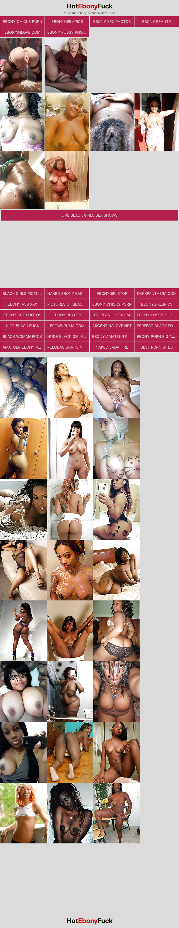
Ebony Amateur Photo (113, 336)
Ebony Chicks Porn (22, 21)
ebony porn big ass (157, 336)
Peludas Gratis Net (67, 347)
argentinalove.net (112, 325)
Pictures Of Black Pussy (68, 304)
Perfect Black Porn (157, 325)
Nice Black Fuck (22, 325)
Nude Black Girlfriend (68, 336)
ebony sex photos (112, 21)
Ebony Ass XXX (22, 304)
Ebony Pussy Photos (68, 32)
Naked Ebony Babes (67, 293)
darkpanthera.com (156, 293)
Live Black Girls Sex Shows (89, 215)
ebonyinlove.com (22, 32)
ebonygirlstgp (112, 293)
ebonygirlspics (67, 21)
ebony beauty (156, 21)
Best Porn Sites (157, 347)
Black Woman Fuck (22, 336)
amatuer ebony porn (24, 347)
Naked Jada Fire (112, 347)
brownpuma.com (67, 325)
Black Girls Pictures (24, 293)
